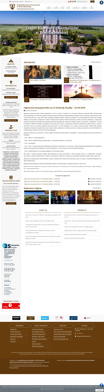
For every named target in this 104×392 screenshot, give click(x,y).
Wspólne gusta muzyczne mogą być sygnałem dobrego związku (80, 230)
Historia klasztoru (15, 332)
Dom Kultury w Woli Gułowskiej (62, 332)
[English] (71, 1)
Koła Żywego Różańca (38, 332)
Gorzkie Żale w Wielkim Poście (81, 99)
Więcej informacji (10, 75)
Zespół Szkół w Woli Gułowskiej (62, 334)
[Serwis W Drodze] (59, 318)
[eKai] (88, 318)
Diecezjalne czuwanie (38, 80)
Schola (34, 341)
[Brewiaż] (16, 318)
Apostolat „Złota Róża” (38, 336)
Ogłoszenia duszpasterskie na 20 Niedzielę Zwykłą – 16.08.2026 (42, 181)
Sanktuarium (75, 8)
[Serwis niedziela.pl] (30, 318)
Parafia (68, 8)
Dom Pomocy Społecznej (61, 339)
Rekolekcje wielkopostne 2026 (41, 99)
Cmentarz (13, 341)
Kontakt (92, 8)
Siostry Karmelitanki (37, 329)
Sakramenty (84, 8)
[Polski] (69, 1)
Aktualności (29, 62)
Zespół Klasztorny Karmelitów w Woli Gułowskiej (28, 7)
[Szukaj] (92, 2)
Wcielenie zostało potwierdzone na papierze (75, 234)
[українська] (75, 1)
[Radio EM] (45, 318)
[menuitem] (49, 7)
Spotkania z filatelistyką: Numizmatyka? (74, 238)
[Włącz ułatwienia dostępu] (101, 2)
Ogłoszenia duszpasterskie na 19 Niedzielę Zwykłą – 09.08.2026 (42, 184)
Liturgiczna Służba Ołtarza (39, 339)
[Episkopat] (73, 318)
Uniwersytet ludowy (16, 334)
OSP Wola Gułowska (37, 346)
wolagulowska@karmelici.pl (17, 1)
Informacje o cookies (58, 388)
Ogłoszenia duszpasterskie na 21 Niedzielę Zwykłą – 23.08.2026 (54, 107)
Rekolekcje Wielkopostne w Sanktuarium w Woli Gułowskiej (85, 81)
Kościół (62, 8)
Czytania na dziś (58, 329)
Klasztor (56, 8)
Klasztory (13, 339)
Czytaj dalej (10, 203)
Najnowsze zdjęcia (33, 188)
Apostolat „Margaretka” (38, 334)
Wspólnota (13, 329)
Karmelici (49, 8)
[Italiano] (73, 1)
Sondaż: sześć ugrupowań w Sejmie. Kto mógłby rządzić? (40, 221)
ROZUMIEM (99, 390)
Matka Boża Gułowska (16, 336)
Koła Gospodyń (36, 344)
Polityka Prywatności (46, 388)
